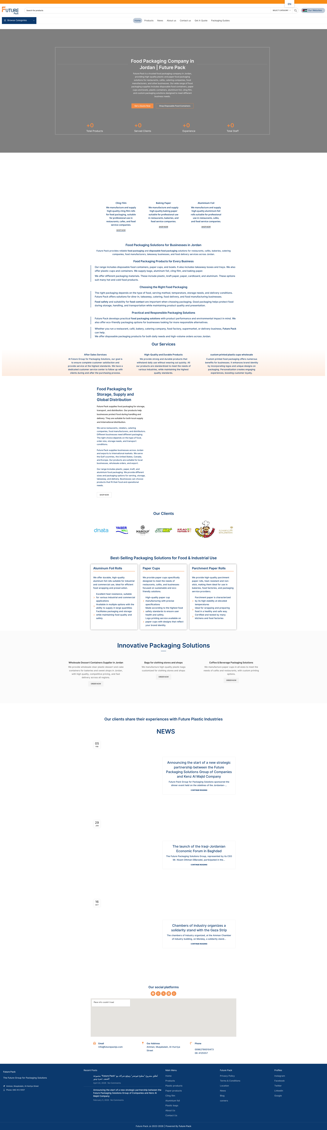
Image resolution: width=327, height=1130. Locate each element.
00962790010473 (204, 1049)
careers (224, 1100)
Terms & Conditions (230, 1080)
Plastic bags (171, 1105)
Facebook (279, 1080)
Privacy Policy (227, 1076)
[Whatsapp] (174, 993)
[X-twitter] (163, 993)
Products (170, 1080)
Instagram (279, 1076)
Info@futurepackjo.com (110, 1047)
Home (168, 1076)
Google (278, 1095)
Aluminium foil (172, 1100)
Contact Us (171, 1115)
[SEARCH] (296, 10)
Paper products (173, 1090)
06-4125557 (201, 1053)
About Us (170, 1110)
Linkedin (278, 1090)
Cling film (170, 1095)
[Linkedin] (168, 993)
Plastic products (173, 1085)
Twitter (278, 1085)
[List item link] (41, 1086)
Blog (222, 1095)
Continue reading (199, 790)
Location (224, 1085)
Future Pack (185, 1126)
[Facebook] (153, 993)
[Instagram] (158, 993)
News (223, 1090)
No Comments (114, 1083)
